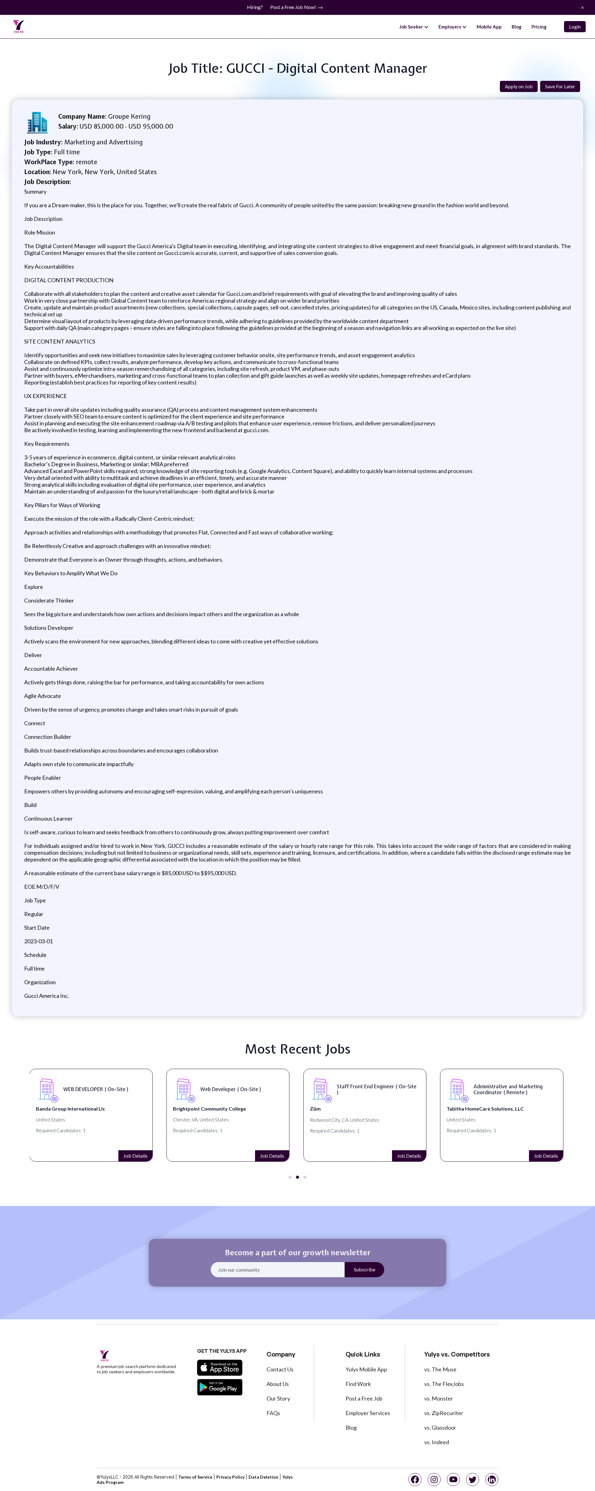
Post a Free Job (364, 1398)
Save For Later (560, 86)
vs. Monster (438, 1398)
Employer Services (368, 1413)
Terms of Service (195, 1477)
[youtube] (453, 1479)
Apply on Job (519, 86)
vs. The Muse (440, 1369)
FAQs (273, 1413)
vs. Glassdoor (440, 1427)
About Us (278, 1383)
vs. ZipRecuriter (443, 1413)
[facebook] (414, 1479)
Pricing (539, 26)
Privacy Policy (230, 1477)
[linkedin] (491, 1479)
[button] (290, 1177)
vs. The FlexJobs (444, 1383)
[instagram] (434, 1479)
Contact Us (280, 1369)
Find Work (358, 1383)
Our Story (278, 1398)
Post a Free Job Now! (293, 7)
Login (575, 26)
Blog (517, 26)
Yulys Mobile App (366, 1369)
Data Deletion (263, 1477)
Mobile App (489, 26)
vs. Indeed (436, 1442)
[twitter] (472, 1479)
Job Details (135, 1156)
